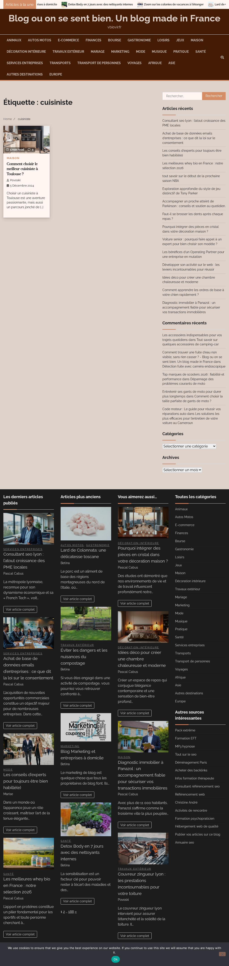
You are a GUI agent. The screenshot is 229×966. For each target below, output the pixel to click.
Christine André (186, 802)
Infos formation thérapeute (194, 778)
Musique (159, 51)
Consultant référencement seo (197, 786)
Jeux (180, 40)
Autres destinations (25, 74)
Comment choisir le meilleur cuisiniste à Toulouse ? (22, 169)
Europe (55, 74)
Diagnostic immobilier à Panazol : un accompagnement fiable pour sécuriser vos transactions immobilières (191, 307)
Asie (171, 63)
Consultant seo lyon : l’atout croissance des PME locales (24, 560)
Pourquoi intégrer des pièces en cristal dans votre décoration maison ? (143, 554)
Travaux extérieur (68, 51)
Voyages (134, 63)
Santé (200, 51)
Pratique (181, 51)
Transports (60, 63)
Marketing (120, 51)
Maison (197, 40)
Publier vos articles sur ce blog (197, 834)
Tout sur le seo (185, 754)
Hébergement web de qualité (196, 826)
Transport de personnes (99, 63)
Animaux (14, 40)
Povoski (15, 180)
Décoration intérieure (26, 51)
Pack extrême (185, 730)
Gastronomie (139, 40)
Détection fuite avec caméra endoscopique (193, 366)
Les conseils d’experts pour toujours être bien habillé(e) (25, 781)
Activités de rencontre (191, 810)
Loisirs (163, 40)
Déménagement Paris (191, 762)
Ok (116, 959)
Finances (93, 40)
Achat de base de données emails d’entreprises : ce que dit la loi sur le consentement (188, 138)
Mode (140, 51)
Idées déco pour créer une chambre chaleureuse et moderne (142, 659)
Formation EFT (186, 738)
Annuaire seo (184, 842)
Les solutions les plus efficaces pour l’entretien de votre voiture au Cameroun (190, 418)
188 (71, 911)
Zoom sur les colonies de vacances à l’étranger (136, 4)
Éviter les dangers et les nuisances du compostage (84, 657)
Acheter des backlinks (191, 770)
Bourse (114, 40)
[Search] (222, 57)
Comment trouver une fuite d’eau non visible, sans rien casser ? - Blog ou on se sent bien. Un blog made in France (192, 357)
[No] (222, 954)
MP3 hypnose (185, 746)
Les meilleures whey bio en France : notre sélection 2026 (26, 885)
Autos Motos (39, 40)
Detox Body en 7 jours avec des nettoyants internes (63, 4)
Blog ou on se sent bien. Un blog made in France (114, 18)
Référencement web (190, 794)
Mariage (97, 51)
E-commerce (68, 40)
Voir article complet (20, 609)
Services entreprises (25, 63)
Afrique (155, 63)
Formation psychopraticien (194, 818)
